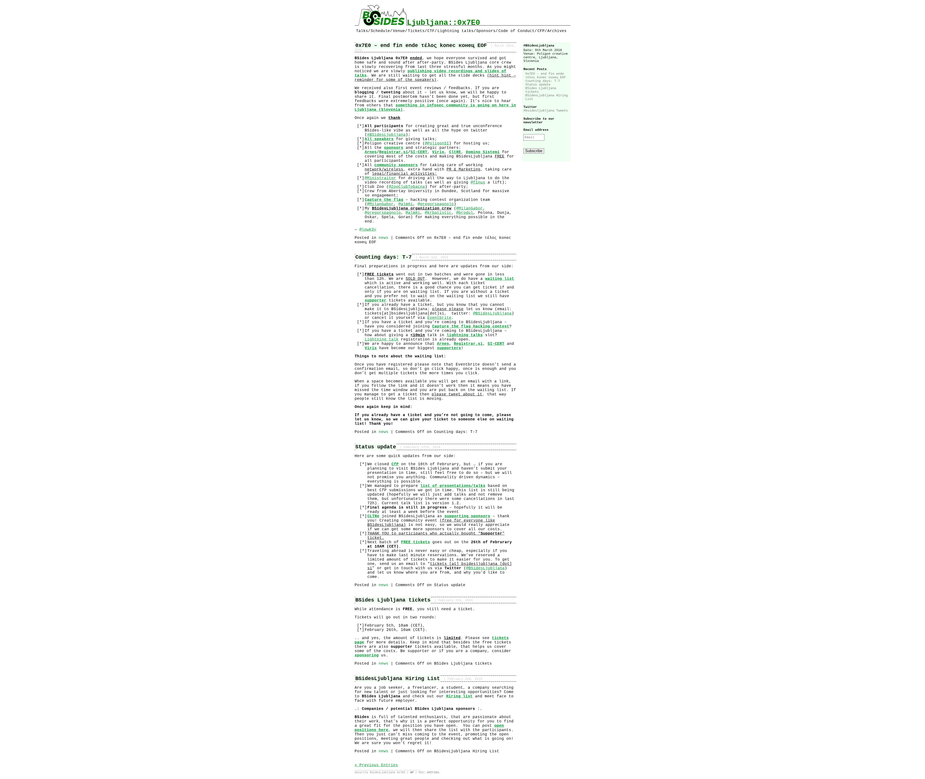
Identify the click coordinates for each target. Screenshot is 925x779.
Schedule (380, 31)
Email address (535, 130)
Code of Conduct (516, 31)
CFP (541, 31)
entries (433, 772)
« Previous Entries (376, 765)
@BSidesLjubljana (492, 313)
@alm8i (405, 204)
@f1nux (478, 182)
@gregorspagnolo (436, 204)
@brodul (464, 213)
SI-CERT (496, 344)
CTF (431, 31)
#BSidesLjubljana (386, 135)
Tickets (416, 31)
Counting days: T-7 (383, 257)
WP (412, 772)
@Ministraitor (380, 178)
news (383, 238)
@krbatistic (438, 213)
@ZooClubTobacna (407, 187)
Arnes (371, 152)
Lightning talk (381, 339)
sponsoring (367, 655)
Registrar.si (468, 344)
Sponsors (486, 31)
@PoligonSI (437, 143)
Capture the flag (384, 200)
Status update (375, 447)
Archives (557, 31)
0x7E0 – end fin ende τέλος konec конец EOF (421, 45)
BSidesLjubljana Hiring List (397, 678)
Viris (371, 348)
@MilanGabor (380, 204)
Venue (399, 31)
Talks (362, 31)
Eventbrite (439, 318)
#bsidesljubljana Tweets (545, 110)
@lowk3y (367, 230)
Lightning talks (455, 31)
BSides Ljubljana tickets (392, 600)
